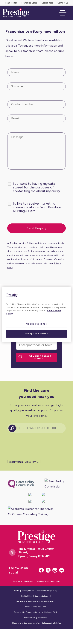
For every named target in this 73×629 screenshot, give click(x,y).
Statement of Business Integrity (26, 623)
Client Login (29, 581)
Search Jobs (47, 2)
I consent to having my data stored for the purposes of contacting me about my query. (36, 187)
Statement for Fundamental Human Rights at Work (35, 612)
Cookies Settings (36, 324)
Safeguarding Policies (51, 623)
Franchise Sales (29, 2)
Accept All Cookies (36, 333)
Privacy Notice (28, 590)
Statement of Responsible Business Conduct (35, 601)
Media (16, 590)
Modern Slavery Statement (35, 617)
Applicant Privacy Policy (46, 590)
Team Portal (11, 2)
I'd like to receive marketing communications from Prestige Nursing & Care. (37, 207)
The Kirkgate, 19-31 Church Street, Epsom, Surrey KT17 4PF (36, 552)
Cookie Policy (26, 596)
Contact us (62, 2)
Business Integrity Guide (35, 607)
